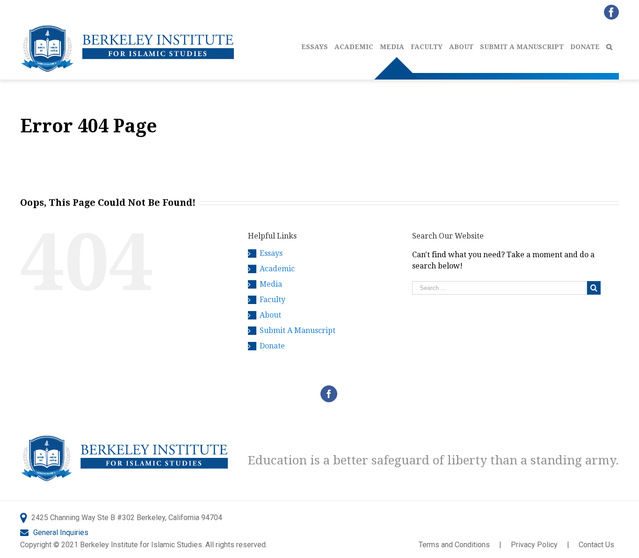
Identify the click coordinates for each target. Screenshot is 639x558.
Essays (271, 253)
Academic (277, 268)
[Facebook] (328, 393)
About (270, 315)
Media (271, 284)
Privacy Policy (534, 544)
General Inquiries (60, 532)
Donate (272, 345)
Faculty (272, 299)
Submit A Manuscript (297, 330)
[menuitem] (317, 45)
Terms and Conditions (454, 544)
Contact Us (596, 544)
